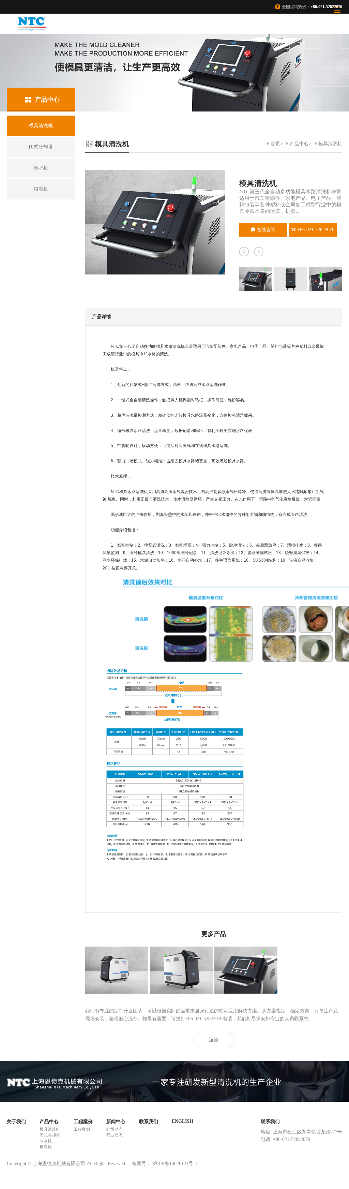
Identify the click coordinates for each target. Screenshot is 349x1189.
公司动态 (114, 1129)
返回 (213, 1039)
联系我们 (148, 1121)
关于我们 (16, 1121)
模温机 (46, 1146)
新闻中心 (115, 1121)
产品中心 (299, 143)
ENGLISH (182, 1121)
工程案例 (83, 1121)
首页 (275, 143)
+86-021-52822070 (315, 229)
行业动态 (114, 1135)
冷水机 (46, 1141)
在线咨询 (266, 229)
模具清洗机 (330, 143)
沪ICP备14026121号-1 (174, 1163)
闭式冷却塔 (50, 1135)
